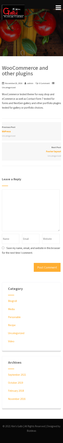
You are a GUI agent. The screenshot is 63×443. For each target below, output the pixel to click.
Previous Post (8, 129)
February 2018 (16, 390)
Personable (14, 317)
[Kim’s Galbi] (13, 12)
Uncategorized (9, 87)
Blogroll (12, 301)
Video (11, 341)
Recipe (12, 325)
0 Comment (44, 83)
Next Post (53, 149)
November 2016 (17, 399)
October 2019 (15, 382)
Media (11, 309)
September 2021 (17, 374)
